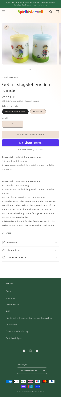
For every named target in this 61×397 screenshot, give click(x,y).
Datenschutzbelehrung (17, 331)
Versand (13, 101)
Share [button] (8, 233)
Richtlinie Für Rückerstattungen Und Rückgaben (29, 318)
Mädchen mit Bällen (15, 111)
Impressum (11, 325)
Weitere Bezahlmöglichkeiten (30, 150)
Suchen (9, 291)
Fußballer (38, 111)
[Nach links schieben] (24, 70)
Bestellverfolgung (14, 338)
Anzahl (5, 118)
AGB (8, 311)
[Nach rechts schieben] (37, 70)
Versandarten (12, 305)
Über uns (10, 298)
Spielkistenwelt (27, 391)
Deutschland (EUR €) (29, 371)
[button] (3, 11)
